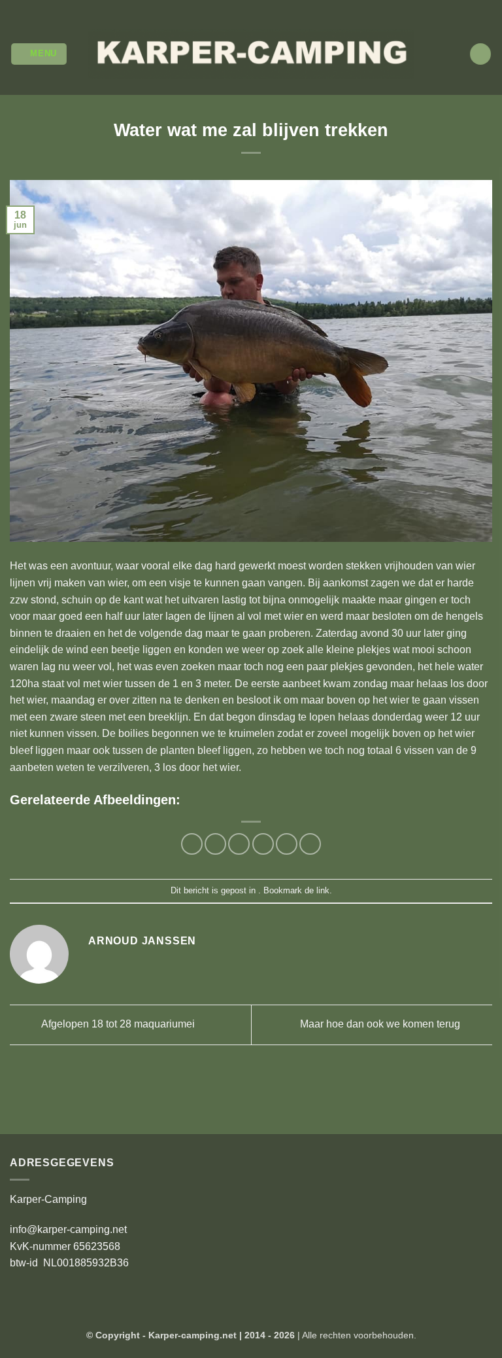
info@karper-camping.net (68, 1229)
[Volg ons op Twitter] (257, 6)
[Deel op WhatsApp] (192, 844)
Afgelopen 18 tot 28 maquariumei (117, 1023)
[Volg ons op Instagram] (244, 6)
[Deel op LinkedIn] (310, 844)
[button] (39, 54)
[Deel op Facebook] (215, 844)
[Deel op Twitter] (239, 844)
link (322, 890)
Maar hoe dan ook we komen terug (381, 1023)
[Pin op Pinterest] (286, 844)
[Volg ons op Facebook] (232, 6)
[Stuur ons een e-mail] (270, 6)
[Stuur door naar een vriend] (263, 844)
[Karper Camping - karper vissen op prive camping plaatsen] (251, 53)
